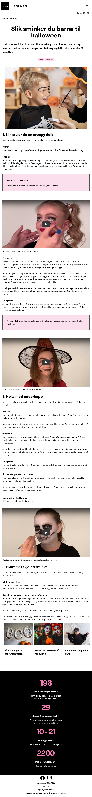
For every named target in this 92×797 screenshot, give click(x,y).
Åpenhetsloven (54, 793)
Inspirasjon (14, 19)
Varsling (63, 793)
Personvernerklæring (40, 793)
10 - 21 (83, 13)
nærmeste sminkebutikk (67, 321)
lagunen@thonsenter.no (46, 790)
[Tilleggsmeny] (87, 6)
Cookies (29, 793)
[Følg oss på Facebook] (42, 778)
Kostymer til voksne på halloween (47, 652)
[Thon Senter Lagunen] (14, 6)
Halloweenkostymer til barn (77, 652)
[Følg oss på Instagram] (49, 778)
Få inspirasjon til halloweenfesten (14, 652)
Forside (5, 19)
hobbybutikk (12, 324)
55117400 (46, 786)
